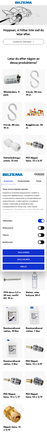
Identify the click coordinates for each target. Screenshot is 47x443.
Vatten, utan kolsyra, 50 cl (33, 294)
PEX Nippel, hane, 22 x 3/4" (34, 395)
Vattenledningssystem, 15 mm (12, 159)
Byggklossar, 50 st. (34, 126)
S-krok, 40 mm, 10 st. (34, 93)
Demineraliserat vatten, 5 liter (11, 362)
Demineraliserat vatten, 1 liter (34, 329)
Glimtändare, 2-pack (11, 93)
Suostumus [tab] (8, 181)
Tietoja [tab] (38, 181)
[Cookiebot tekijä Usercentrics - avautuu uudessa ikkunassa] (34, 174)
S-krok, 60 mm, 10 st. (11, 126)
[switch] (41, 228)
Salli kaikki (23, 252)
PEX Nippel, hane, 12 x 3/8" (34, 159)
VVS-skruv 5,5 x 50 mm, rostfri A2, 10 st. (12, 295)
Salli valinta (23, 259)
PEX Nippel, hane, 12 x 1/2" (11, 395)
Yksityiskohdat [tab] (23, 181)
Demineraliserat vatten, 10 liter (11, 329)
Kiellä (23, 267)
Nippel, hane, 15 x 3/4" (12, 428)
